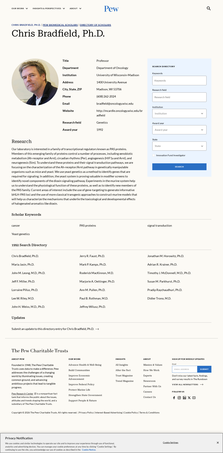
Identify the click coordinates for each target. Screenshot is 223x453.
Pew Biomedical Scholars (60, 24)
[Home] (40, 350)
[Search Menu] (208, 8)
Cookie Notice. (89, 449)
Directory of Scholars (95, 24)
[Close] (217, 442)
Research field (159, 90)
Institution (157, 107)
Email (174, 364)
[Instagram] (179, 398)
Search (179, 166)
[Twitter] (189, 397)
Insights (121, 359)
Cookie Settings (170, 442)
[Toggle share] (209, 56)
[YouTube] (194, 398)
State (154, 139)
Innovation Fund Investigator (170, 155)
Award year (158, 123)
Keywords (157, 73)
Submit (204, 369)
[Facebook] (174, 398)
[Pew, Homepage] (111, 8)
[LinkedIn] (184, 398)
